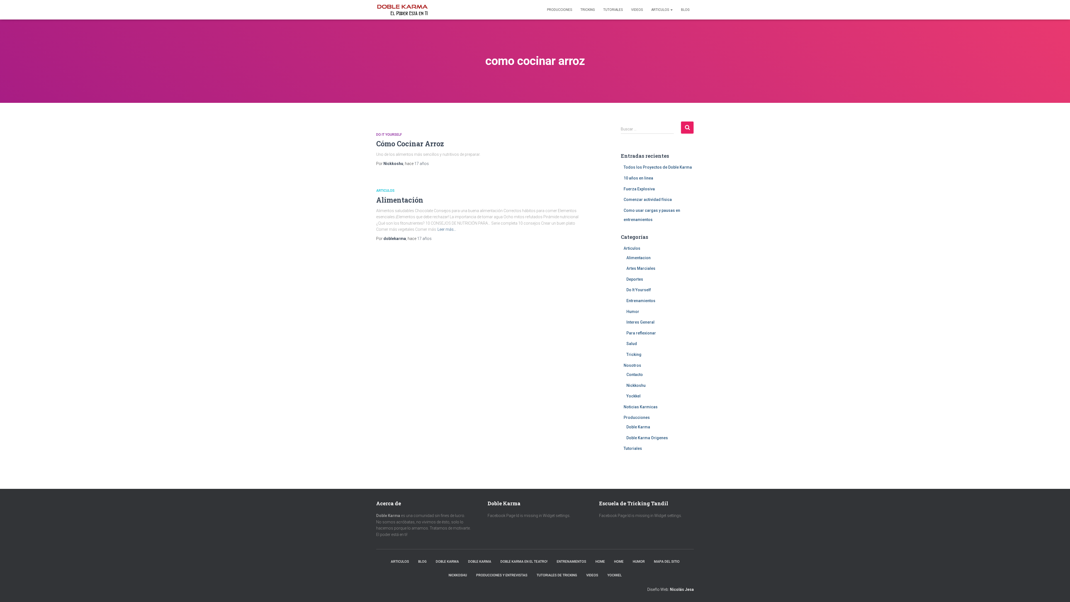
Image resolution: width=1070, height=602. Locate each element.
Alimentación (399, 200)
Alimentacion (638, 258)
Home (600, 562)
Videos (637, 10)
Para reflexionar (641, 333)
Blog (685, 10)
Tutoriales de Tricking (557, 575)
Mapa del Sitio (667, 562)
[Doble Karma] (402, 10)
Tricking (587, 10)
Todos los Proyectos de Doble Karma (658, 167)
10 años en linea (638, 178)
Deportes (634, 279)
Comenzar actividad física (648, 199)
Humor (632, 311)
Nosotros (632, 365)
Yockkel (633, 396)
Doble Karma (638, 427)
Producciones (559, 10)
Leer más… (446, 229)
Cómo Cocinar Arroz (410, 143)
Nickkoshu (636, 385)
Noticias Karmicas (641, 407)
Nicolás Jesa (682, 589)
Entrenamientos (640, 300)
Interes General (640, 322)
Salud (631, 343)
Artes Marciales (640, 268)
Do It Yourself (389, 135)
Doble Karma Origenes (647, 438)
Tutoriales (613, 10)
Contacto (634, 374)
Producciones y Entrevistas (501, 575)
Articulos (660, 10)
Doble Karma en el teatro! (524, 562)
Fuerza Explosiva (639, 189)
